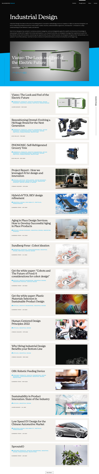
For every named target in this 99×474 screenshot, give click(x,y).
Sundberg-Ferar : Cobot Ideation (30, 245)
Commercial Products (20, 101)
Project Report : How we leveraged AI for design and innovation (27, 173)
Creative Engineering (35, 101)
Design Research (40, 180)
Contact (95, 3)
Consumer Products (19, 375)
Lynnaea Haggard (17, 186)
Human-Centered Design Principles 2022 (26, 322)
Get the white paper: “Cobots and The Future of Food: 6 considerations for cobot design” (31, 273)
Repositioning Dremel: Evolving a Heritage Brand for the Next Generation (31, 122)
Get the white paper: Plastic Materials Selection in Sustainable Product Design (28, 298)
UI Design (33, 182)
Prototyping (35, 132)
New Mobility (29, 202)
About (89, 3)
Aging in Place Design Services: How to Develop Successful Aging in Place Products (31, 223)
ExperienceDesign (26, 131)
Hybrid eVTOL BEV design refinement (27, 197)
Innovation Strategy (19, 281)
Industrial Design (26, 103)
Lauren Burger (16, 67)
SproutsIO (18, 446)
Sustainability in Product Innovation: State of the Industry (31, 398)
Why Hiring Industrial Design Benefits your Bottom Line (29, 347)
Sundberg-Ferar (16, 207)
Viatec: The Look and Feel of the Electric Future (37, 60)
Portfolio (74, 3)
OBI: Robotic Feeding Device (28, 371)
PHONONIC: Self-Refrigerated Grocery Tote (29, 146)
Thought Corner (82, 3)
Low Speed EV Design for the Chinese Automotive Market (29, 423)
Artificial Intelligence (26, 180)
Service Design (24, 182)
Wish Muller (15, 136)
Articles (16, 180)
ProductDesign (44, 103)
